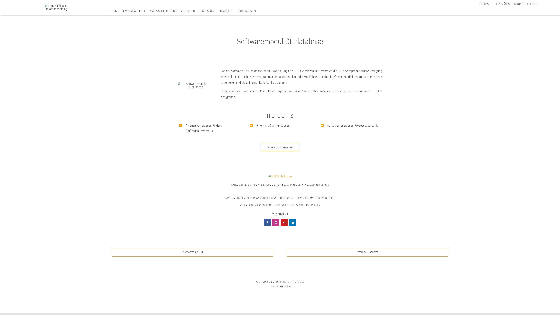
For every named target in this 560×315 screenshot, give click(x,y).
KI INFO (332, 197)
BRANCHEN (303, 197)
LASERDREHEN (312, 205)
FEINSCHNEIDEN (280, 205)
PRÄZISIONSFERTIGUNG (265, 197)
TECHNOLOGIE (287, 197)
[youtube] (284, 222)
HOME (227, 197)
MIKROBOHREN (263, 205)
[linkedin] (292, 222)
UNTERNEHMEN (318, 197)
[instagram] (275, 222)
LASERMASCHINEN (242, 197)
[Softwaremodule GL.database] (280, 176)
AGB (258, 281)
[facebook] (267, 222)
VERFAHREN (246, 205)
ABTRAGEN (297, 205)
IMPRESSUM (268, 281)
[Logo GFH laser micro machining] (56, 6)
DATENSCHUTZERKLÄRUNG (290, 281)
